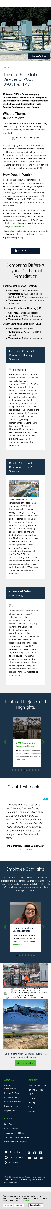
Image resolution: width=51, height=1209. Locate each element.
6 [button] (27, 770)
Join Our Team (16, 1179)
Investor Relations (12, 1123)
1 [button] (12, 770)
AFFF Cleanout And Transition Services (23, 745)
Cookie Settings (35, 1205)
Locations (13, 1184)
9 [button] (35, 770)
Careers (8, 1140)
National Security (35, 1112)
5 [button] (24, 770)
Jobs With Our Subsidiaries (16, 1159)
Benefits (8, 1146)
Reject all (18, 1205)
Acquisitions (9, 1132)
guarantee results (16, 226)
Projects (31, 1125)
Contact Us (14, 1174)
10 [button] (38, 770)
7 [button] (29, 770)
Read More (17, 759)
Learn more (24, 1200)
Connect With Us (39, 56)
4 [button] (21, 770)
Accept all (8, 1205)
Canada (31, 1120)
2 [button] (15, 770)
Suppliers (32, 1129)
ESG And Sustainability (10, 1109)
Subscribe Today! (25, 1085)
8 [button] (32, 770)
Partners (31, 1133)
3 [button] (18, 770)
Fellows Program (11, 1115)
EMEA (30, 1116)
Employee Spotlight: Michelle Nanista (23, 952)
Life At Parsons (11, 1150)
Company (32, 1101)
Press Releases (11, 1128)
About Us (9, 1101)
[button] (40, 351)
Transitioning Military (14, 1155)
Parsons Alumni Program (15, 1163)
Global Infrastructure (37, 1107)
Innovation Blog (11, 1119)
